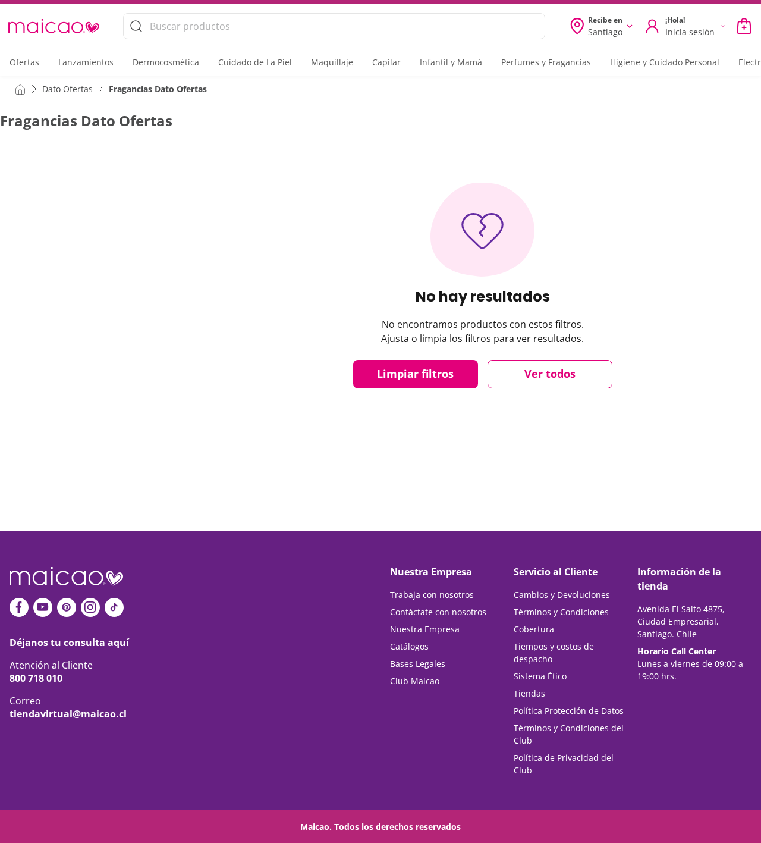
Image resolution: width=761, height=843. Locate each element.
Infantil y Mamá (451, 62)
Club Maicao (414, 681)
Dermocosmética (166, 62)
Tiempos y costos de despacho (554, 653)
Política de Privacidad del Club (564, 764)
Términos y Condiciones (561, 612)
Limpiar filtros (415, 373)
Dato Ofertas (67, 89)
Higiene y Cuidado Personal (664, 62)
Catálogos (409, 646)
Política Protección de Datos (569, 710)
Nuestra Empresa (425, 629)
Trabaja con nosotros (432, 594)
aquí (118, 642)
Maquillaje (332, 62)
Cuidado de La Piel (255, 62)
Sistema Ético (540, 676)
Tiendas (529, 693)
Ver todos (550, 373)
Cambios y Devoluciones (562, 594)
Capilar (386, 62)
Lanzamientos (86, 62)
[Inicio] (20, 89)
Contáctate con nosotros (438, 612)
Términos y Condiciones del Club (569, 734)
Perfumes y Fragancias (546, 62)
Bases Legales (417, 663)
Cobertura (534, 629)
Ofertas (24, 62)
